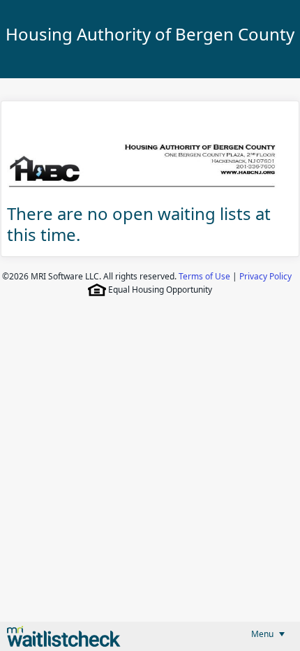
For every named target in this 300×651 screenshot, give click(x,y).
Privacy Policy (265, 276)
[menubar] (268, 634)
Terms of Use (204, 276)
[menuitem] (268, 634)
